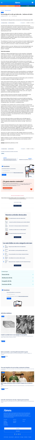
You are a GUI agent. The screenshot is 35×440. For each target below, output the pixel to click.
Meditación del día (7, 278)
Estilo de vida (5, 423)
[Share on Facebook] (27, 22)
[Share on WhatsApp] (33, 22)
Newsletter (14, 421)
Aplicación (14, 422)
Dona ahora (17, 5)
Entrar (20, 202)
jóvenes (3, 389)
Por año (24, 421)
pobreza (2, 153)
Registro (7, 5)
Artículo (2, 142)
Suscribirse (17, 428)
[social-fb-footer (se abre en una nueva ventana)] (16, 434)
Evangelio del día (6, 281)
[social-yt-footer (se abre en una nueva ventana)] (14, 434)
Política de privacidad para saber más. (18, 172)
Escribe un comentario (17, 205)
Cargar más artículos (17, 237)
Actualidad (2, 10)
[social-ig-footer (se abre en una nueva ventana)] (20, 434)
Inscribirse (4, 174)
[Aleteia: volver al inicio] (17, 2)
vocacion (3, 372)
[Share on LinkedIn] (28, 22)
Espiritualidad (5, 422)
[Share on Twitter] (30, 22)
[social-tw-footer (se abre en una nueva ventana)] (18, 434)
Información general (8, 10)
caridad (3, 316)
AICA (9, 16)
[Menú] (7, 2)
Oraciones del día (6, 284)
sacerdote (3, 341)
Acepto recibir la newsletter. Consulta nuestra (13, 172)
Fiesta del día (5, 274)
